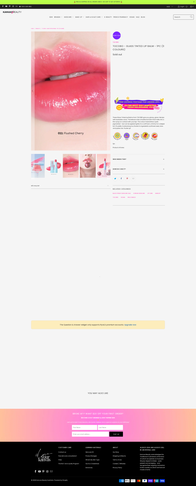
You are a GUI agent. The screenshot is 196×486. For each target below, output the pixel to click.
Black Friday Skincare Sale (122, 193)
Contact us (62, 452)
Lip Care (150, 193)
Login (182, 6)
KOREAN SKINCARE (139, 193)
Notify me (135, 89)
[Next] (109, 90)
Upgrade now (130, 324)
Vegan (123, 197)
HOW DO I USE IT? (119, 169)
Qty (114, 69)
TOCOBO (116, 42)
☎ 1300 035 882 (25, 6)
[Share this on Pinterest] (127, 178)
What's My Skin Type (92, 460)
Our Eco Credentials (92, 464)
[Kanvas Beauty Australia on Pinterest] (10, 6)
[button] (58, 17)
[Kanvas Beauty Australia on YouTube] (6, 6)
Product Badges (91, 456)
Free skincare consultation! (67, 456)
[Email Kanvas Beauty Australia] (16, 6)
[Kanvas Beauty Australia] (12, 12)
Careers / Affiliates (119, 464)
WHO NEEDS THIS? (119, 159)
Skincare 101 (90, 452)
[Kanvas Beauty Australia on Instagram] (13, 6)
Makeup (157, 193)
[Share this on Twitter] (115, 178)
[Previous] (33, 90)
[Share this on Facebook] (121, 178)
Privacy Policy (117, 468)
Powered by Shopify (61, 480)
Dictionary (89, 468)
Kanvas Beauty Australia (45, 480)
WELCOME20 (132, 197)
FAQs (60, 460)
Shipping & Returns (119, 456)
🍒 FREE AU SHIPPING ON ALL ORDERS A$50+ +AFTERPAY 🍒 (98, 2)
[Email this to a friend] (133, 178)
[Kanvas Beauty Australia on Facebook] (3, 6)
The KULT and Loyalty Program (68, 464)
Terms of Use (117, 460)
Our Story (116, 452)
